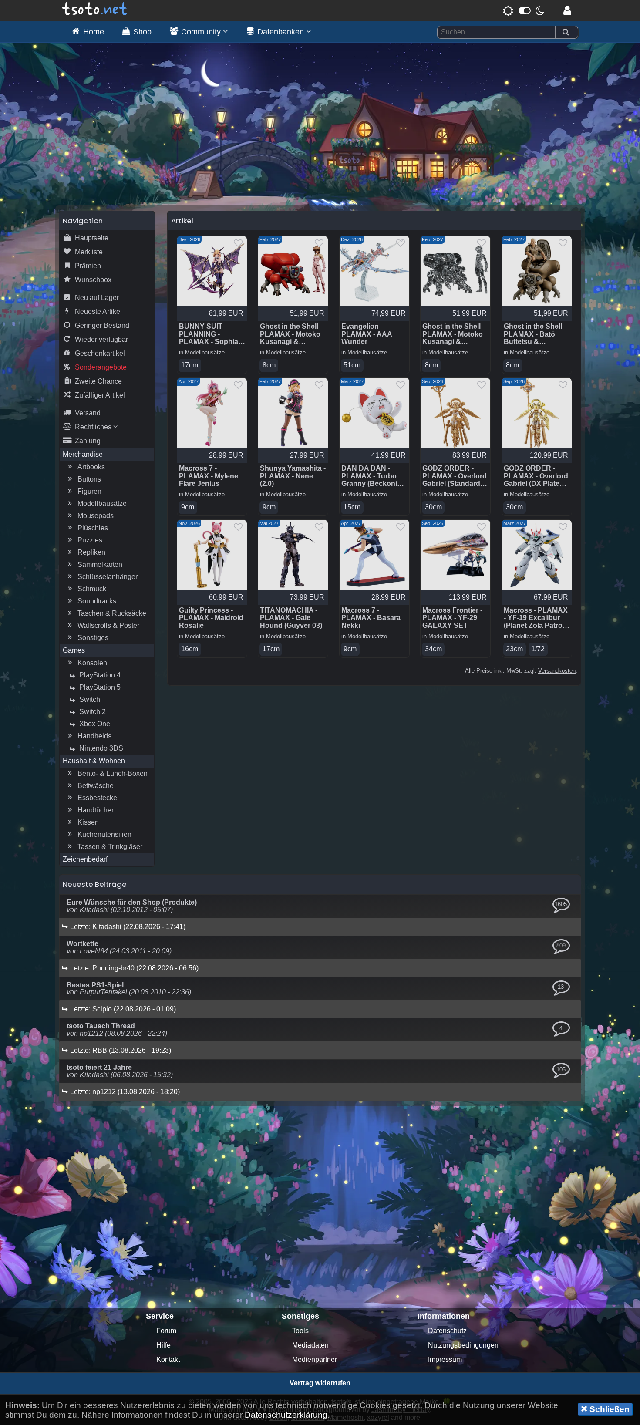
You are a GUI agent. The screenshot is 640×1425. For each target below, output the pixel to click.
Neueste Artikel (98, 311)
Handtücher (95, 810)
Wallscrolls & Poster (108, 625)
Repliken (91, 552)
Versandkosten (557, 670)
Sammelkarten (99, 564)
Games (74, 650)
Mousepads (95, 515)
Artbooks (91, 467)
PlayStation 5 (100, 687)
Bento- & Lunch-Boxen (112, 773)
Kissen (88, 822)
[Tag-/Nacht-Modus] (523, 10)
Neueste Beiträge (95, 884)
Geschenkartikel (100, 353)
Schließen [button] (608, 1409)
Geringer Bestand (102, 325)
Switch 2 (92, 711)
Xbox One (94, 724)
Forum (166, 1330)
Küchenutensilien (104, 834)
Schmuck (91, 589)
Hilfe (163, 1345)
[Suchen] (565, 32)
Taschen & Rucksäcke (111, 613)
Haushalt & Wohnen (94, 761)
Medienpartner (314, 1359)
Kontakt (168, 1359)
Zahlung (88, 441)
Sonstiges (92, 637)
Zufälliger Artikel (100, 395)
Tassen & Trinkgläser (109, 846)
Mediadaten (310, 1345)
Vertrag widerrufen (320, 1383)
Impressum (445, 1359)
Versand (88, 413)
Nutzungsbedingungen (463, 1345)
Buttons (89, 479)
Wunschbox (93, 279)
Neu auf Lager (97, 297)
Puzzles (89, 540)
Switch (89, 699)
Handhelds (94, 736)
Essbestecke (97, 798)
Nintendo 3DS (101, 748)
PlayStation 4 (100, 675)
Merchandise (83, 454)
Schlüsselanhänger (107, 576)
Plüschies (92, 528)
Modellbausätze (102, 503)
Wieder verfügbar (101, 339)
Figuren (89, 491)
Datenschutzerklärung (286, 1414)
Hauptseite (91, 238)
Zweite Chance (98, 381)
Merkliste (89, 252)
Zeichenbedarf (85, 859)
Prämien (88, 266)
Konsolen (92, 663)
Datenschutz (447, 1330)
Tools (300, 1330)
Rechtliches (94, 427)
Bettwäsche (95, 785)
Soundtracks (96, 601)
